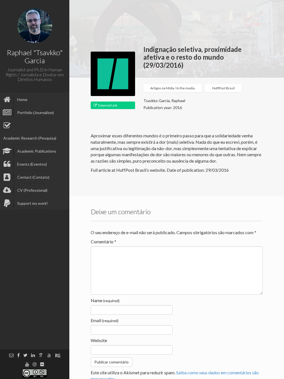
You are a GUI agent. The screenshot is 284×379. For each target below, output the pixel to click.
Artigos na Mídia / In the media (172, 88)
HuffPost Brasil (223, 88)
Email (104, 320)
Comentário (103, 241)
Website (99, 340)
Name (105, 300)
